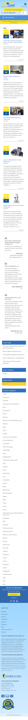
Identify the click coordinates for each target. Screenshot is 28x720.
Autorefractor (6, 410)
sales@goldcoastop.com (10, 690)
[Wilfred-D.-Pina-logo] (11, 673)
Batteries (5, 417)
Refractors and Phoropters (10, 534)
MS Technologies (7, 493)
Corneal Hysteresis (8, 440)
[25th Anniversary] (8, 2)
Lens (4, 476)
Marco (4, 486)
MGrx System (6, 490)
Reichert (5, 538)
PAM (4, 521)
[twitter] (23, 6)
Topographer (6, 571)
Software (5, 551)
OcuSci (4, 509)
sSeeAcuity (6, 554)
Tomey (4, 561)
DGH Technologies (8, 447)
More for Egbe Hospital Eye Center (11, 77)
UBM (4, 577)
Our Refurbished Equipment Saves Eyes (11, 118)
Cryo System (6, 443)
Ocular (4, 503)
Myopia (5, 496)
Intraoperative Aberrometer (10, 460)
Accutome (5, 400)
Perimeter (5, 525)
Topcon (5, 567)
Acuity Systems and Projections (11, 404)
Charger (5, 433)
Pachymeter (6, 518)
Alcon (4, 407)
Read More (21, 59)
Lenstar (5, 483)
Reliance (5, 541)
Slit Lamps (5, 548)
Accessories (6, 397)
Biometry (5, 424)
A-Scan (4, 394)
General (5, 373)
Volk (4, 581)
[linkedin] (26, 6)
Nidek (4, 500)
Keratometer (6, 473)
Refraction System (8, 531)
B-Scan (4, 414)
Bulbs (4, 427)
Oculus (5, 506)
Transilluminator (7, 574)
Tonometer (6, 564)
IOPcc (4, 463)
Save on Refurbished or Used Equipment (12, 160)
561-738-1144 (10, 686)
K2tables (5, 466)
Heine (4, 453)
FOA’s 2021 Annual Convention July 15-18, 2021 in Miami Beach (12, 41)
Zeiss (4, 584)
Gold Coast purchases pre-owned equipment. (13, 206)
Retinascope (6, 544)
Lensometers (6, 480)
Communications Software (10, 437)
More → (16, 22)
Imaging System (7, 457)
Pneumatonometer (8, 528)
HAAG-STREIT (6, 450)
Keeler (4, 470)
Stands (5, 558)
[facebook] (21, 6)
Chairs (4, 430)
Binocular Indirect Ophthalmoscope (12, 420)
